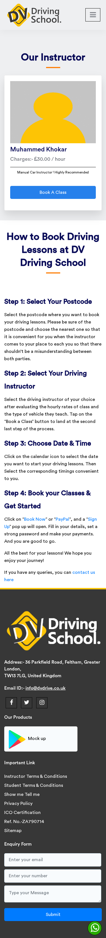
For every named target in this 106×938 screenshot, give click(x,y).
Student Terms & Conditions (33, 785)
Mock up (37, 739)
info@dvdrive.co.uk (45, 688)
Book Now (35, 519)
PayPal (62, 519)
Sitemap (12, 830)
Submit (53, 914)
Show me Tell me (22, 794)
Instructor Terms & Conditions (35, 776)
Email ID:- (14, 688)
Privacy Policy (18, 803)
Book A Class (53, 192)
